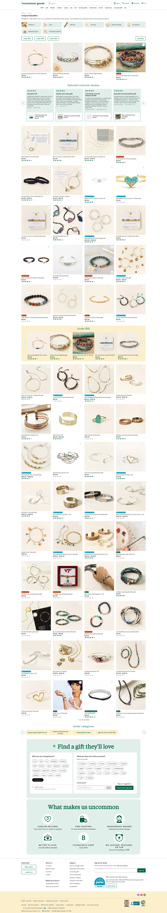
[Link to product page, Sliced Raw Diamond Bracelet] (99, 299)
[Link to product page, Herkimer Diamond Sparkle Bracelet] (67, 299)
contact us (29, 872)
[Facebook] (138, 894)
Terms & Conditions (122, 865)
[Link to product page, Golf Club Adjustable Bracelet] (99, 456)
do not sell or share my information (33, 908)
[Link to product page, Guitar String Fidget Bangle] (99, 57)
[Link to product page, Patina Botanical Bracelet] (99, 419)
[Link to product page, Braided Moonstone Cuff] (67, 456)
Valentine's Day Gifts (52, 901)
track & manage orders (77, 866)
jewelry (101, 7)
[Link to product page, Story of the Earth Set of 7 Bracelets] (131, 57)
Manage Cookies (80, 905)
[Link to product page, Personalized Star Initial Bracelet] (36, 456)
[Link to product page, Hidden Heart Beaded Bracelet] (131, 576)
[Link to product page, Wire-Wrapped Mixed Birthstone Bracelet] (99, 379)
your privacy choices (93, 905)
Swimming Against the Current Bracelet (41, 115)
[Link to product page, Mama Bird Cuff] (67, 419)
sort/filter (140, 38)
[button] (48, 44)
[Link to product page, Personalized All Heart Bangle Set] (99, 220)
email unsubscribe (75, 874)
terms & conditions (33, 905)
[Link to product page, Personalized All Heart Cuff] (131, 456)
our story (48, 866)
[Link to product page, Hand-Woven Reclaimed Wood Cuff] (99, 536)
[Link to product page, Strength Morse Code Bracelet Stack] (131, 220)
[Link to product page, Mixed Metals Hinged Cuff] (36, 419)
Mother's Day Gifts (38, 901)
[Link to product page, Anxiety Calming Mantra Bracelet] (36, 576)
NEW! (42, 7)
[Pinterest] (141, 894)
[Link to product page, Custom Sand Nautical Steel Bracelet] (99, 496)
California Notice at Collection (56, 908)
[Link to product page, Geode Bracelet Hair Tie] (67, 220)
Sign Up (141, 870)
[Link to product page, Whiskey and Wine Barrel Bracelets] (131, 419)
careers (48, 874)
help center (29, 867)
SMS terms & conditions (47, 905)
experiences (108, 7)
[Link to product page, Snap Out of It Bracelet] (67, 695)
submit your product (52, 886)
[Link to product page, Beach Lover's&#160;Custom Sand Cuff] (99, 180)
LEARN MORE (111, 886)
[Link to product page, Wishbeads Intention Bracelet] (99, 259)
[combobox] (79, 3)
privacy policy (60, 905)
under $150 (53, 38)
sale (125, 7)
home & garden (83, 7)
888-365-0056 (46, 911)
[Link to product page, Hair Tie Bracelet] (99, 695)
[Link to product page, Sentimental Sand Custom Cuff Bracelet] (131, 180)
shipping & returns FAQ (77, 869)
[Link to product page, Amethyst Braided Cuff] (99, 655)
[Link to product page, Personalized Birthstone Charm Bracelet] (67, 536)
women (66, 7)
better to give (50, 869)
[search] (48, 3)
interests (59, 7)
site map (23, 905)
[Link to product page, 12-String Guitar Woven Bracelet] (131, 140)
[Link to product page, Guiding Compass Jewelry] (67, 180)
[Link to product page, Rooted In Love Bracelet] (36, 496)
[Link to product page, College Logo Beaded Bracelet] (67, 576)
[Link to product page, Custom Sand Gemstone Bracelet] (131, 299)
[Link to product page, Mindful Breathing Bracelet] (36, 615)
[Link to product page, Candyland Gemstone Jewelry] (131, 655)
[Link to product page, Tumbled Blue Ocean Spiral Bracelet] (131, 615)
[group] (105, 771)
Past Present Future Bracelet (100, 115)
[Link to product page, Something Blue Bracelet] (67, 259)
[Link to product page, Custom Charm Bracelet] (131, 259)
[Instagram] (145, 894)
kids (75, 7)
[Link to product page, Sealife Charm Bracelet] (36, 536)
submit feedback (75, 883)
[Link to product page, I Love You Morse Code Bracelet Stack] (36, 220)
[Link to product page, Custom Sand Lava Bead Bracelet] (67, 379)
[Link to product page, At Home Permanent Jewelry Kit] (99, 140)
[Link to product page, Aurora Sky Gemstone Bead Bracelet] (67, 615)
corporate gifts (118, 7)
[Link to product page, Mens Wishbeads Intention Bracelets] (36, 259)
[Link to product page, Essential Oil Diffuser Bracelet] (99, 615)
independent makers (52, 883)
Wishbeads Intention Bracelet (72, 115)
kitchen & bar (93, 7)
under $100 (40, 38)
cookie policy (70, 905)
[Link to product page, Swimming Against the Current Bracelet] (36, 57)
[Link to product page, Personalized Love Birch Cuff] (67, 496)
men (71, 7)
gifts (47, 7)
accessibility (73, 886)
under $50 (27, 38)
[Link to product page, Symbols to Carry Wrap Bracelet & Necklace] (131, 695)
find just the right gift (124, 788)
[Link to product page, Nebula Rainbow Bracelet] (67, 57)
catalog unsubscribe (76, 880)
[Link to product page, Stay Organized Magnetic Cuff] (99, 576)
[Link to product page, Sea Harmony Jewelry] (67, 655)
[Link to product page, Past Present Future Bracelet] (36, 140)
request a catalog (75, 877)
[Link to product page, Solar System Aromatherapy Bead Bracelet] (36, 299)
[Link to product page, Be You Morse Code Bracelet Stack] (67, 140)
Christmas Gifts (64, 901)
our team (48, 872)
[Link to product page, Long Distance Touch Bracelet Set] (36, 180)
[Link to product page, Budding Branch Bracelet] (131, 379)
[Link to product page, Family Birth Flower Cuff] (36, 655)
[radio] (35, 761)
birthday (52, 7)
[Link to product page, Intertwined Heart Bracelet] (36, 695)
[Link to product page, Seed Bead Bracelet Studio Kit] (131, 536)
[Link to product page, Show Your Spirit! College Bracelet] (36, 379)
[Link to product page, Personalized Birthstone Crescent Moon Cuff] (131, 496)
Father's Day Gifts (26, 901)
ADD (108, 788)
